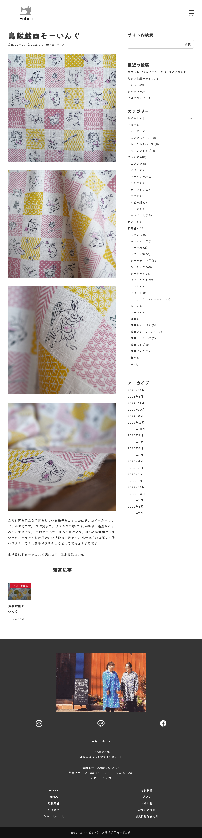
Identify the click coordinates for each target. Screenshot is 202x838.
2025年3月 (135, 396)
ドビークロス (56, 44)
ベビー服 (136, 202)
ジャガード (138, 273)
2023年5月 (135, 455)
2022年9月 (135, 500)
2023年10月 (136, 429)
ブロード (136, 293)
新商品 (132, 228)
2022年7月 (135, 513)
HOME (54, 790)
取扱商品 (54, 803)
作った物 (133, 157)
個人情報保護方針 (146, 816)
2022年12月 (136, 481)
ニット (135, 286)
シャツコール (136, 91)
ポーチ (135, 209)
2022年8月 (136, 506)
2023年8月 (136, 442)
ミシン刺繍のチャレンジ (144, 78)
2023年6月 (135, 448)
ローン (135, 312)
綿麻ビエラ (138, 351)
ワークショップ (141, 151)
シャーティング (141, 260)
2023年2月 (135, 468)
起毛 (134, 358)
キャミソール (139, 176)
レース (135, 306)
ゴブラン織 (138, 254)
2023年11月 (136, 422)
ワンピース (138, 215)
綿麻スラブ (138, 345)
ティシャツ (138, 189)
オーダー (136, 131)
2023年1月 (135, 474)
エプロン (136, 164)
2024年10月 (136, 409)
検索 (187, 44)
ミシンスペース (141, 138)
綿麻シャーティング (144, 332)
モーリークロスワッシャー (148, 299)
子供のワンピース (139, 98)
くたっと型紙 (136, 85)
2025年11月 (136, 390)
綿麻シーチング (141, 338)
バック (135, 196)
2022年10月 (136, 494)
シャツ (135, 183)
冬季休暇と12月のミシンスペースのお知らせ (157, 72)
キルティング (139, 241)
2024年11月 (136, 403)
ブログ (132, 125)
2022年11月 (136, 487)
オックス (136, 235)
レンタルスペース (142, 144)
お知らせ (133, 118)
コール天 (136, 247)
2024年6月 (135, 416)
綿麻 (134, 319)
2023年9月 (135, 435)
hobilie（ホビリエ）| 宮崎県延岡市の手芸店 (101, 832)
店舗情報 (146, 790)
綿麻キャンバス (141, 325)
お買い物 (146, 803)
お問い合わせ (147, 810)
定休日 (132, 222)
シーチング (138, 267)
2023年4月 (135, 461)
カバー (135, 170)
